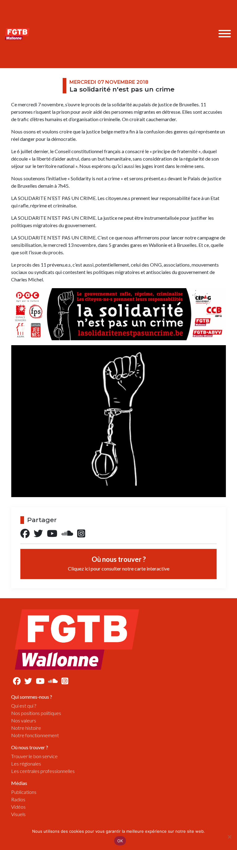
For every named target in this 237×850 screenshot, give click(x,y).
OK (120, 840)
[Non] (229, 837)
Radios (18, 799)
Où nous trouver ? (118, 563)
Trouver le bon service (34, 756)
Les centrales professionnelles (43, 771)
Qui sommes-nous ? (31, 697)
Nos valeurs (23, 720)
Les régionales (26, 763)
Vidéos (18, 807)
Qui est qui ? (23, 706)
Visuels (18, 814)
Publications (23, 792)
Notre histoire (26, 728)
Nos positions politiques (36, 713)
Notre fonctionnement (35, 735)
